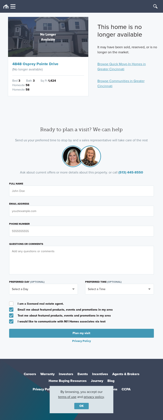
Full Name (16, 184)
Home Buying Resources (68, 380)
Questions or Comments (26, 244)
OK (81, 406)
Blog (110, 380)
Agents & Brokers (125, 374)
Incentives (100, 374)
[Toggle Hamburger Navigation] (9, 6)
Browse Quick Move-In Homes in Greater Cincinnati (121, 67)
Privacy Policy (43, 389)
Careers (30, 374)
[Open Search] (155, 6)
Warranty (47, 374)
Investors (66, 374)
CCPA (126, 389)
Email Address (19, 204)
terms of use (67, 396)
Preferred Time (103, 282)
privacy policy (94, 396)
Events (82, 374)
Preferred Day (27, 282)
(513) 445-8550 (130, 172)
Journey (97, 380)
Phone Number (19, 224)
